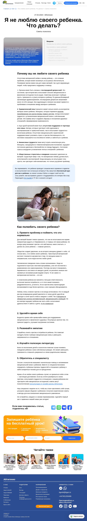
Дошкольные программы (43, 494)
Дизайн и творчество (41, 489)
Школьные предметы (41, 492)
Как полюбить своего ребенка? (57, 47)
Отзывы (6, 487)
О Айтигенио (7, 500)
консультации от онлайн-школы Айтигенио (46, 384)
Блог (13, 8)
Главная (6, 8)
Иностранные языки (41, 496)
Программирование (41, 487)
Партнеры (6, 495)
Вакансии (6, 497)
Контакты (6, 502)
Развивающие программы (43, 499)
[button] (71, 3)
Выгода (21, 490)
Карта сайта (6, 504)
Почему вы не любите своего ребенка (59, 44)
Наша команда (8, 492)
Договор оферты (24, 495)
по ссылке (28, 178)
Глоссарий (22, 492)
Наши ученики (7, 490)
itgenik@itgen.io (65, 492)
